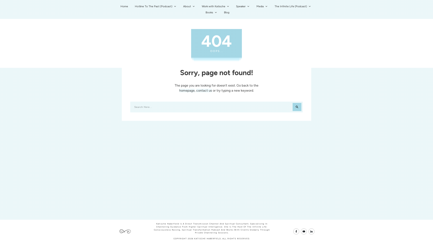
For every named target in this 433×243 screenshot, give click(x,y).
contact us (204, 90)
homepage (187, 90)
